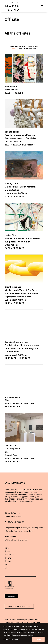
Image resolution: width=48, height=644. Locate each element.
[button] (42, 6)
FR (6, 564)
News (7, 548)
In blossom (31, 622)
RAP (38, 622)
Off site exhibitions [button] (27, 48)
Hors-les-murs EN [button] (17, 46)
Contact (8, 561)
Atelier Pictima (19, 622)
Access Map (10, 536)
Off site (8, 558)
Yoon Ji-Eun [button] (33, 46)
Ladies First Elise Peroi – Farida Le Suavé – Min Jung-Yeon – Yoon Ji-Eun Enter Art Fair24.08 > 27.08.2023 (22, 241)
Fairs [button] (14, 48)
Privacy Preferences (10, 639)
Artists (7, 551)
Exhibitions (9, 554)
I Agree (38, 639)
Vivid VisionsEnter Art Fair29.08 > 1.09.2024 (14, 89)
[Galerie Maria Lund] (12, 6)
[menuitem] (18, 46)
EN (6, 568)
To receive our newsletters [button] (19, 606)
